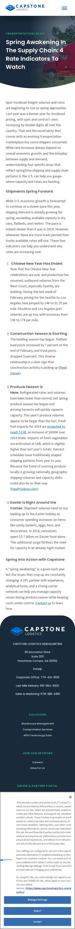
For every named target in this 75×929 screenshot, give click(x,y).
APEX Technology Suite (37, 735)
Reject (37, 911)
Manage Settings (37, 900)
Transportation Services (37, 729)
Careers (37, 762)
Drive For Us (37, 768)
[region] (37, 860)
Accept (37, 921)
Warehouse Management (37, 723)
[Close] (70, 797)
